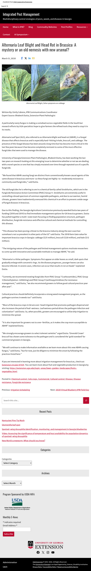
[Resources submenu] (87, 27)
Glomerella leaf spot (11, 425)
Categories (7, 459)
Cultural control (57, 379)
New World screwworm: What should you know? (23, 440)
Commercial (43, 379)
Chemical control (19, 379)
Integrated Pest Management (21, 14)
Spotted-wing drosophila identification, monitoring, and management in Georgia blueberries (44, 429)
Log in (5, 567)
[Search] (86, 400)
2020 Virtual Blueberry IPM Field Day (72, 390)
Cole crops (32, 379)
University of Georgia (43, 564)
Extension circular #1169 (13, 365)
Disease (69, 379)
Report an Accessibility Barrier (67, 567)
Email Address (10, 525)
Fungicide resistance (21, 382)
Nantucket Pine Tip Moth (13, 420)
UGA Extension (38, 562)
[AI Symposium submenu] (28, 34)
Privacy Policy (37, 567)
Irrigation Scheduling (20, 390)
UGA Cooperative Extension (22, 2)
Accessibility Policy (49, 567)
